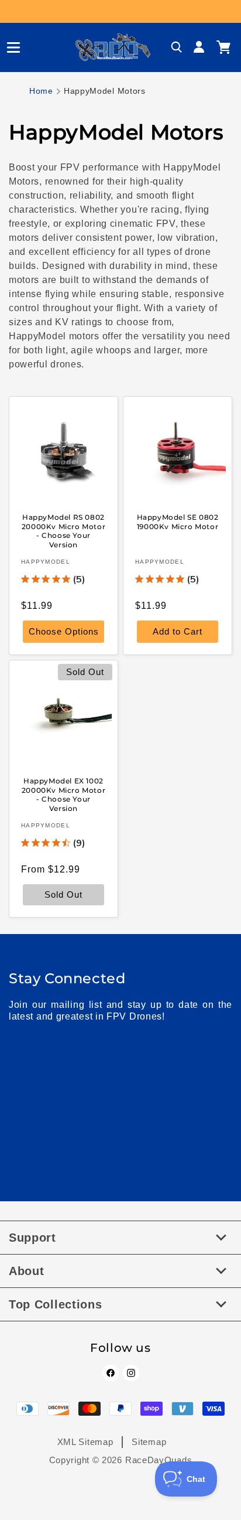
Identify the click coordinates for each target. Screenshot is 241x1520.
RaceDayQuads (158, 1460)
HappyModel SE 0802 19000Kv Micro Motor (178, 522)
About (26, 1271)
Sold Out (63, 895)
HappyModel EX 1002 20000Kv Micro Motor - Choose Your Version (63, 794)
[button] (9, 47)
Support (32, 1237)
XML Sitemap (85, 1442)
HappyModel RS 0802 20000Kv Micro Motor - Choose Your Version (63, 531)
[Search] (176, 47)
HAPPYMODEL (45, 561)
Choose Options (64, 631)
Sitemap (149, 1442)
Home (41, 91)
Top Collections (55, 1304)
